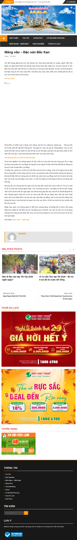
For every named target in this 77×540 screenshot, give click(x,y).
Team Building (10, 486)
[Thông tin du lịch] (3, 38)
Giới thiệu (14, 38)
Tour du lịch (54, 44)
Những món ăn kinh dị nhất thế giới (21, 157)
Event (8, 489)
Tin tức (26, 38)
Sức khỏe (9, 499)
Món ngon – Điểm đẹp (19, 44)
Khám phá (38, 38)
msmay (7, 56)
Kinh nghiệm (38, 44)
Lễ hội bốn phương (56, 38)
